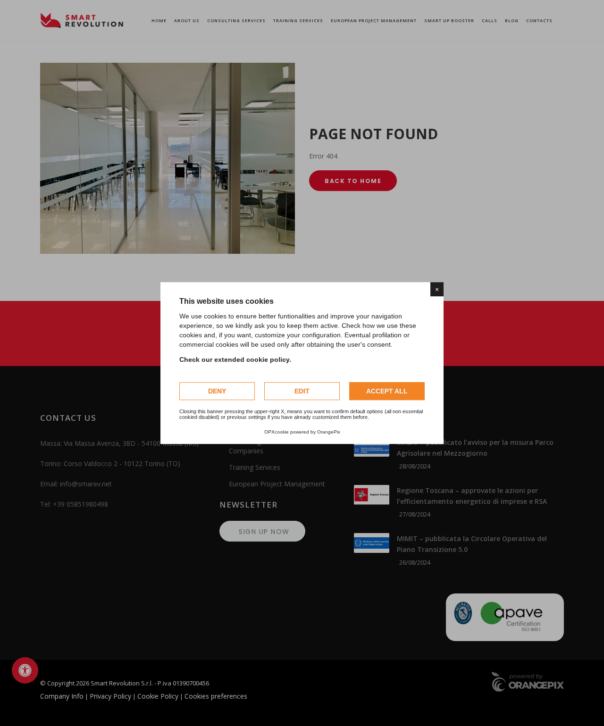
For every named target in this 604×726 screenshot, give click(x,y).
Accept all (387, 391)
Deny (217, 391)
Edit (302, 391)
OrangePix (328, 431)
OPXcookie (276, 431)
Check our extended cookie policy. (235, 359)
